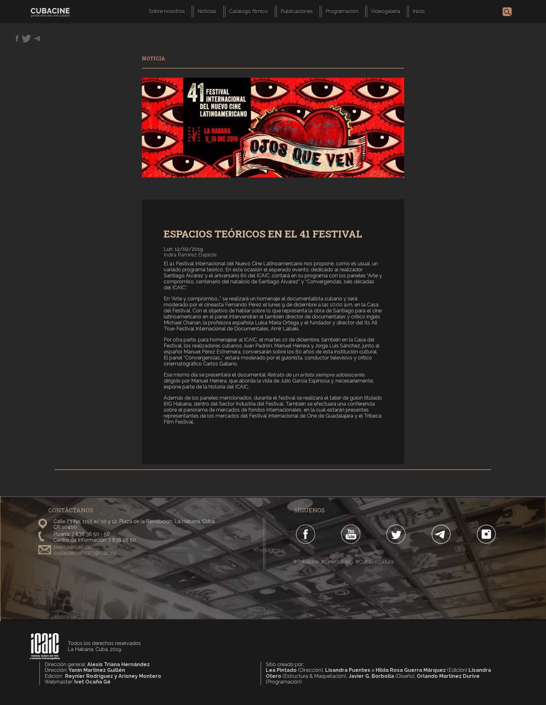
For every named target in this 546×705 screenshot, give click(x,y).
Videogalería (385, 11)
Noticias (206, 11)
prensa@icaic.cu (72, 547)
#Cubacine (305, 562)
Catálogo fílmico (248, 11)
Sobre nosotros (167, 11)
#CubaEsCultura (374, 562)
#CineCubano (337, 562)
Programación (341, 11)
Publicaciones (297, 11)
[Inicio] (52, 11)
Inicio (419, 11)
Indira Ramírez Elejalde (190, 255)
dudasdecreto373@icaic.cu (84, 553)
